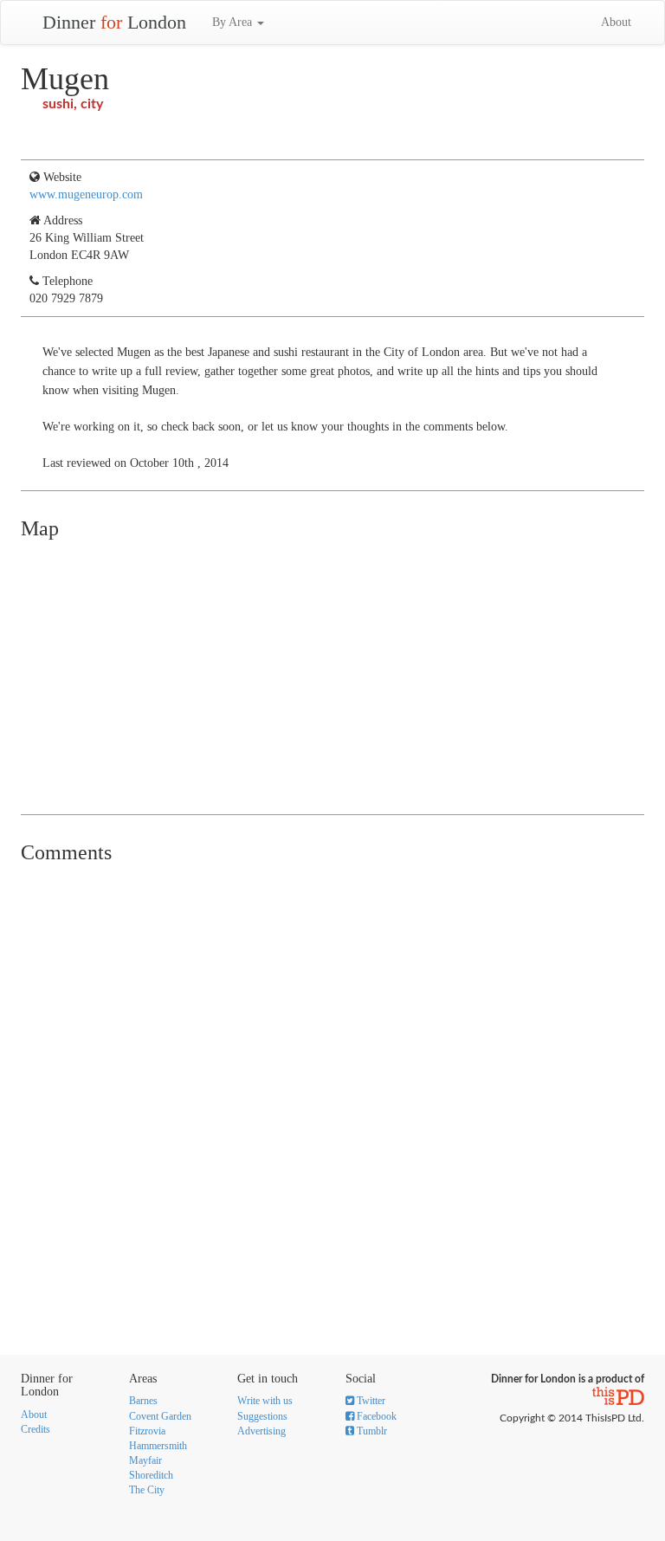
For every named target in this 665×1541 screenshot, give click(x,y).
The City (147, 1490)
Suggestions (262, 1416)
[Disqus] (332, 1088)
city (92, 104)
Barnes (143, 1401)
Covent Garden (160, 1416)
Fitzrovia (147, 1431)
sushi (58, 104)
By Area (233, 22)
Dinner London (114, 22)
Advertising (261, 1431)
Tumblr (370, 1431)
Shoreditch (151, 1475)
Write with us (265, 1401)
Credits (35, 1429)
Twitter (369, 1401)
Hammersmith (158, 1446)
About (616, 22)
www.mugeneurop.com (86, 194)
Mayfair (145, 1460)
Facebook (375, 1416)
